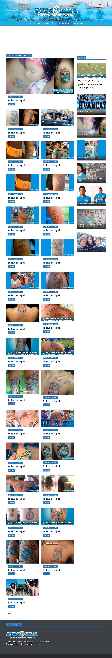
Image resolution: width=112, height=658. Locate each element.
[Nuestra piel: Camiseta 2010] (91, 196)
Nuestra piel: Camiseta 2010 (87, 203)
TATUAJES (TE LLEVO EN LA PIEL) (15, 96)
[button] (55, 23)
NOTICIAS (37, 23)
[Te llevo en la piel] (40, 76)
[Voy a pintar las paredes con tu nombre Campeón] (91, 219)
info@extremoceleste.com (25, 644)
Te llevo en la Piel (51, 466)
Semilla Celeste (83, 157)
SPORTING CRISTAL (48, 23)
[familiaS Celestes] (91, 242)
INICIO (29, 23)
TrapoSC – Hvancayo (85, 111)
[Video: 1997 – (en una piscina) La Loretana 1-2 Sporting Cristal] (91, 70)
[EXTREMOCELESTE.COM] (22, 629)
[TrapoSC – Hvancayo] (91, 104)
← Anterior (9, 613)
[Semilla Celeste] (91, 150)
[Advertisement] (56, 39)
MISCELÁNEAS (78, 23)
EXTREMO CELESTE (64, 23)
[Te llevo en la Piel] (57, 451)
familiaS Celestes (83, 249)
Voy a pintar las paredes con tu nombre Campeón (91, 225)
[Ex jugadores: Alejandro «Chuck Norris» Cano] (91, 173)
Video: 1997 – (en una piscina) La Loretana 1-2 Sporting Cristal (90, 84)
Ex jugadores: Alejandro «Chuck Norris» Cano (91, 179)
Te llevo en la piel (16, 100)
